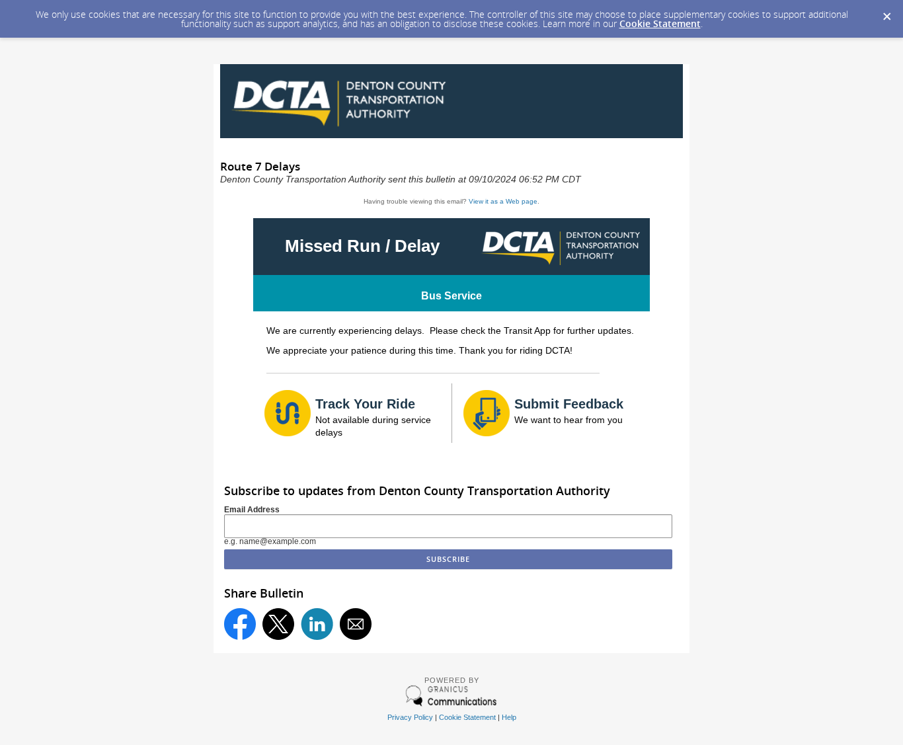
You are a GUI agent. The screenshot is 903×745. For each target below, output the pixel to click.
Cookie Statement (660, 23)
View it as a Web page (503, 201)
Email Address (252, 509)
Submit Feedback (568, 404)
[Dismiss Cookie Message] (886, 12)
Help (509, 717)
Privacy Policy (410, 717)
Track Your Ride (365, 404)
